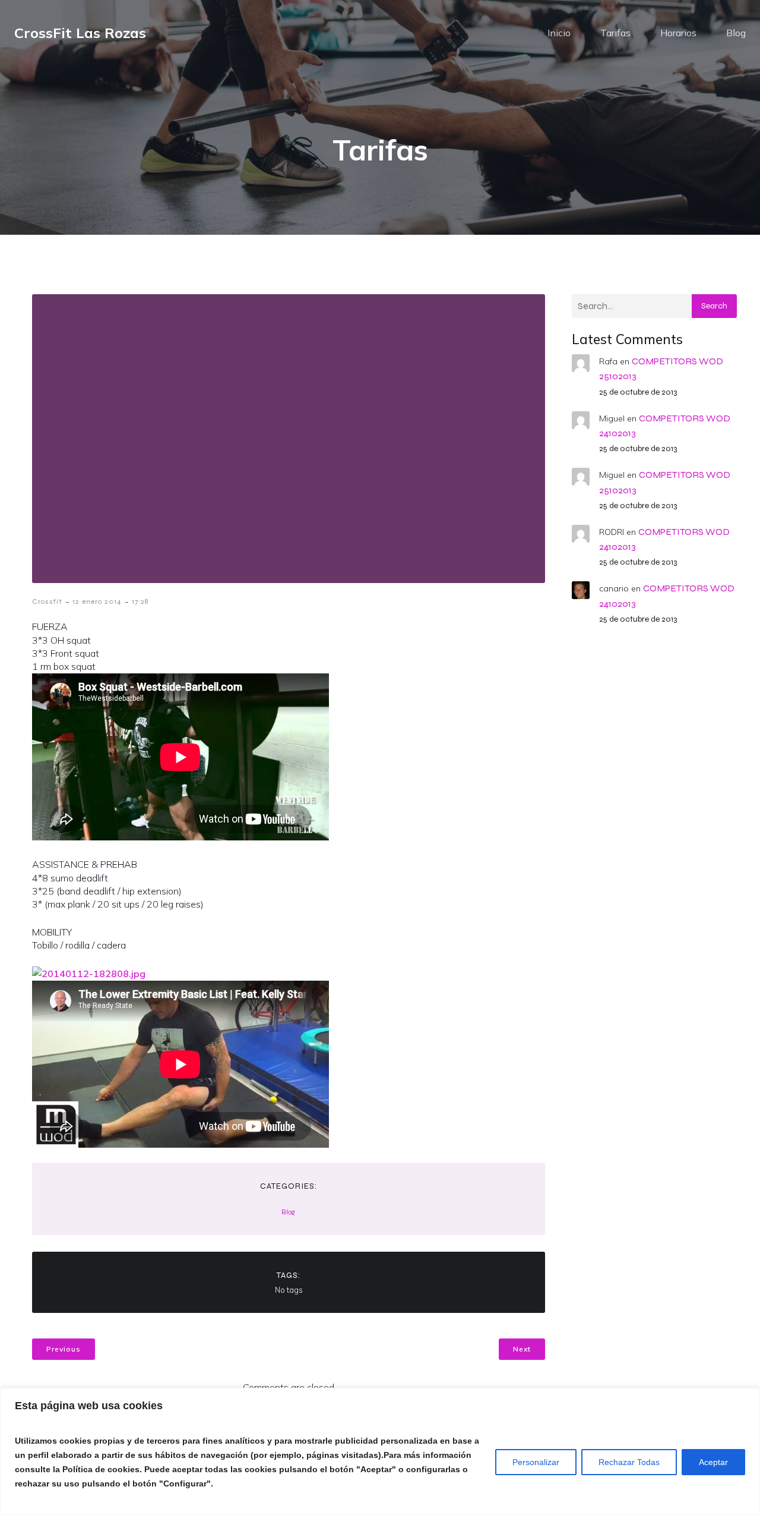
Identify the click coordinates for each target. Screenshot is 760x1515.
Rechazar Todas (629, 1462)
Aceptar (713, 1462)
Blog (736, 33)
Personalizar (535, 1462)
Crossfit (47, 601)
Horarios (678, 33)
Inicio (559, 33)
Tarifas (615, 33)
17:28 (140, 601)
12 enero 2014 (97, 601)
